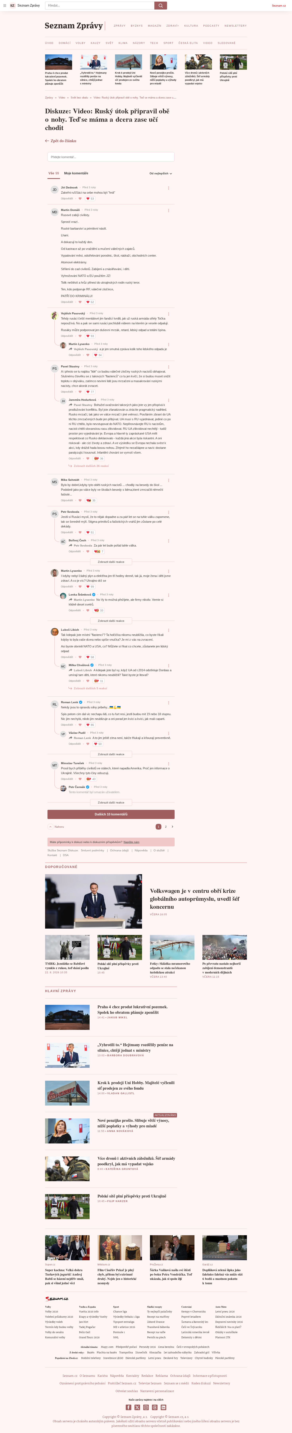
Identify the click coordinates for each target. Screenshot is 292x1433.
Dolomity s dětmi (191, 1337)
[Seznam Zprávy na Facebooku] (128, 1407)
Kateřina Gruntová (122, 1169)
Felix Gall (84, 1332)
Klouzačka (155, 1353)
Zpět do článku (63, 141)
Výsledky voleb (54, 1322)
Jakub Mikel (117, 1017)
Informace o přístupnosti (210, 1376)
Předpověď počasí (126, 1347)
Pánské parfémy (225, 1358)
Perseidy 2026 (147, 1347)
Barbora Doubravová (125, 1055)
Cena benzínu (166, 1347)
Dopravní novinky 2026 (229, 1322)
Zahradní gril (201, 1353)
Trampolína (126, 1353)
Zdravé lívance (155, 1322)
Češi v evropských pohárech (193, 1347)
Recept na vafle (156, 1332)
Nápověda (117, 1376)
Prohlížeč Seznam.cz (122, 1383)
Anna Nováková (120, 1131)
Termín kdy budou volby (59, 1327)
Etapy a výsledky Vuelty (93, 1317)
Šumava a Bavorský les (194, 1322)
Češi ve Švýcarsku (191, 1327)
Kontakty (132, 1376)
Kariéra (103, 1376)
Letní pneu (154, 1358)
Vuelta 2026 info (89, 1312)
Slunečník (141, 1353)
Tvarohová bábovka (158, 1327)
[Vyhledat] (160, 6)
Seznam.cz (279, 5)
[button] (58, 62)
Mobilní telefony (91, 1358)
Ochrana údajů (180, 1376)
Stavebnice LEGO (113, 1358)
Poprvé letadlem (191, 1317)
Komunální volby (55, 1337)
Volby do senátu (54, 1332)
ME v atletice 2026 (124, 1327)
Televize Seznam (149, 1383)
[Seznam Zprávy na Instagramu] (146, 1407)
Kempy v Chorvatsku (193, 1312)
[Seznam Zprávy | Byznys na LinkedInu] (163, 1407)
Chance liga (120, 1312)
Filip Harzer (117, 1201)
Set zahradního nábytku (178, 1353)
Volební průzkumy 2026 (59, 1317)
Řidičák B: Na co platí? (228, 1327)
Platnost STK (222, 1337)
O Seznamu (87, 1376)
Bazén (90, 1353)
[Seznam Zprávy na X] (137, 1407)
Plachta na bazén (107, 1353)
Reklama (162, 1376)
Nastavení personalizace (157, 1391)
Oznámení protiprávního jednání (82, 1383)
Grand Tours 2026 (89, 1337)
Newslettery (221, 1383)
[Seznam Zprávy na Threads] (155, 1407)
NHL (116, 1337)
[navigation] (5, 5)
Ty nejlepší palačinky (159, 1312)
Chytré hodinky (204, 1358)
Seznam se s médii (176, 1383)
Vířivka (216, 1353)
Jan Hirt (83, 1322)
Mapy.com (107, 1347)
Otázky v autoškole (226, 1332)
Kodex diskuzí (201, 1383)
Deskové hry (170, 1358)
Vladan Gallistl (121, 1093)
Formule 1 (119, 1332)
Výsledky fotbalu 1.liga (126, 1317)
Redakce (147, 1376)
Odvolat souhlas (127, 1391)
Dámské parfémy (136, 1358)
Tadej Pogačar (87, 1327)
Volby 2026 (51, 1312)
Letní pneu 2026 (225, 1312)
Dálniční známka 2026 (228, 1317)
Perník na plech (156, 1337)
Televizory (186, 1358)
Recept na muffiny (158, 1317)
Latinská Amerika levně (195, 1332)
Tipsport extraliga (123, 1322)
